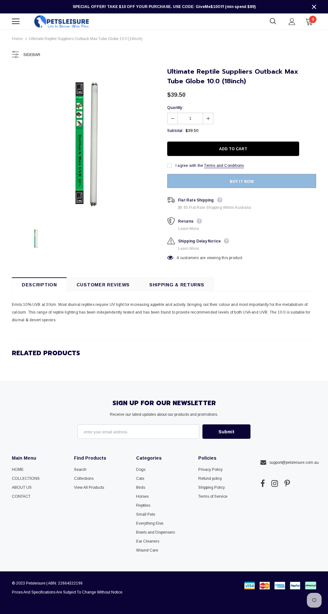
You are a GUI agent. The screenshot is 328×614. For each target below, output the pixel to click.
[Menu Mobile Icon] (16, 21)
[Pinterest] (287, 483)
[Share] (309, 149)
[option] (86, 143)
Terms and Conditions (224, 165)
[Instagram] (274, 483)
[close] (314, 7)
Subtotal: (175, 130)
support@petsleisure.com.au (294, 462)
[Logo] (61, 21)
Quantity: (175, 107)
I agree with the (189, 165)
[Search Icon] (273, 21)
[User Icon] (292, 21)
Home (17, 39)
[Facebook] (262, 483)
